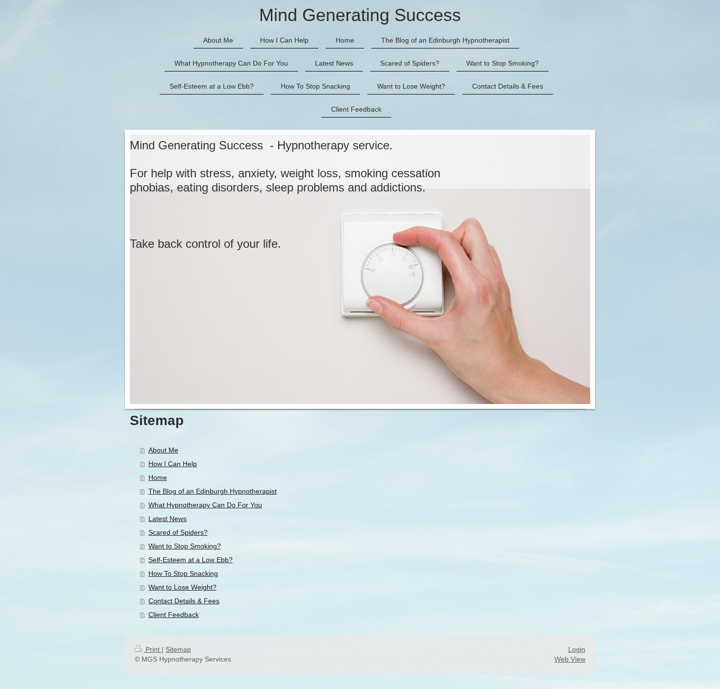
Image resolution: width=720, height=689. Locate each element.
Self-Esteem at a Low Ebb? (190, 560)
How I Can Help (172, 464)
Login (576, 649)
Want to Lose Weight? (182, 587)
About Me (163, 450)
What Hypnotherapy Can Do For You (205, 505)
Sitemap (178, 649)
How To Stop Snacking (183, 573)
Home (157, 477)
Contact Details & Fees (183, 601)
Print (153, 649)
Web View (569, 659)
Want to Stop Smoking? (184, 546)
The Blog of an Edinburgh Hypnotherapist (212, 491)
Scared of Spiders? (178, 532)
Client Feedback (173, 614)
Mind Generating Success (360, 15)
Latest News (167, 519)
